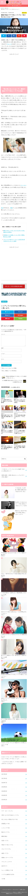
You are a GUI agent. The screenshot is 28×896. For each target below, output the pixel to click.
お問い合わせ (22, 889)
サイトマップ (15, 889)
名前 (2, 348)
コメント (3, 334)
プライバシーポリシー (7, 889)
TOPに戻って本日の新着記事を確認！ (14, 286)
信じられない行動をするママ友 (10, 819)
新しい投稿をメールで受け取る (9, 370)
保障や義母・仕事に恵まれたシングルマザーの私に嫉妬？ (13, 476)
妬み (2, 207)
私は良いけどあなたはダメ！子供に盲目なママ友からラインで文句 (21, 503)
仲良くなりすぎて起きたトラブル (10, 815)
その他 (3, 878)
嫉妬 (11, 207)
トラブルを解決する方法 (8, 874)
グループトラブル (6, 849)
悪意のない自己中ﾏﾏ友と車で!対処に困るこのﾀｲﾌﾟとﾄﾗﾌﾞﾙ (21, 512)
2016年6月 (4, 787)
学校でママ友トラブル (7, 844)
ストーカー (23, 185)
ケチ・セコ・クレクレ (7, 810)
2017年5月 (4, 774)
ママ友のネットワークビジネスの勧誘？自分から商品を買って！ (13, 470)
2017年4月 (4, 778)
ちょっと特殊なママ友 (7, 870)
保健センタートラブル (7, 857)
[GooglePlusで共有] (19, 35)
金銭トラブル (5, 853)
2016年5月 (4, 791)
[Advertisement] (14, 69)
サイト (2, 359)
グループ (9, 44)
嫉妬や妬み (5, 301)
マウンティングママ (7, 861)
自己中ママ (4, 866)
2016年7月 (4, 782)
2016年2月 (4, 799)
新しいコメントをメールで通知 (9, 368)
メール (3, 353)
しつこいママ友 (6, 827)
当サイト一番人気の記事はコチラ (14, 5)
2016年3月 (4, 795)
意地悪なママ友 (6, 823)
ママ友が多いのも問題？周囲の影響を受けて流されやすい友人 (21, 489)
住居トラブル (5, 840)
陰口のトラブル (6, 832)
